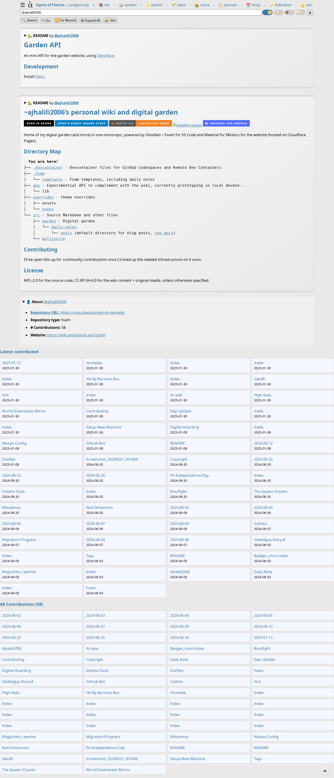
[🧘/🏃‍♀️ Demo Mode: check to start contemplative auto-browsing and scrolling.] (278, 12)
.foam (39, 173)
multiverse (53, 239)
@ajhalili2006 (66, 35)
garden (49, 221)
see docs (164, 233)
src (36, 215)
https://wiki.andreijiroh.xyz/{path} (76, 334)
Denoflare (105, 55)
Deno (40, 76)
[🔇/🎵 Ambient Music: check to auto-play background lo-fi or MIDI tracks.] (289, 12)
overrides (43, 197)
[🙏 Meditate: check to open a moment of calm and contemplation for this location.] (300, 12)
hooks (48, 209)
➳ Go (46, 20)
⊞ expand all (90, 20)
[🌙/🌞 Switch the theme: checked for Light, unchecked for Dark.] (267, 12)
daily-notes (64, 227)
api (36, 185)
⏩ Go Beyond (65, 20)
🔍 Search (29, 20)
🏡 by (53, 35)
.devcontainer (48, 167)
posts (66, 233)
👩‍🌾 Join (110, 20)
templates (52, 179)
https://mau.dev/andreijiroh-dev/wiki (92, 312)
